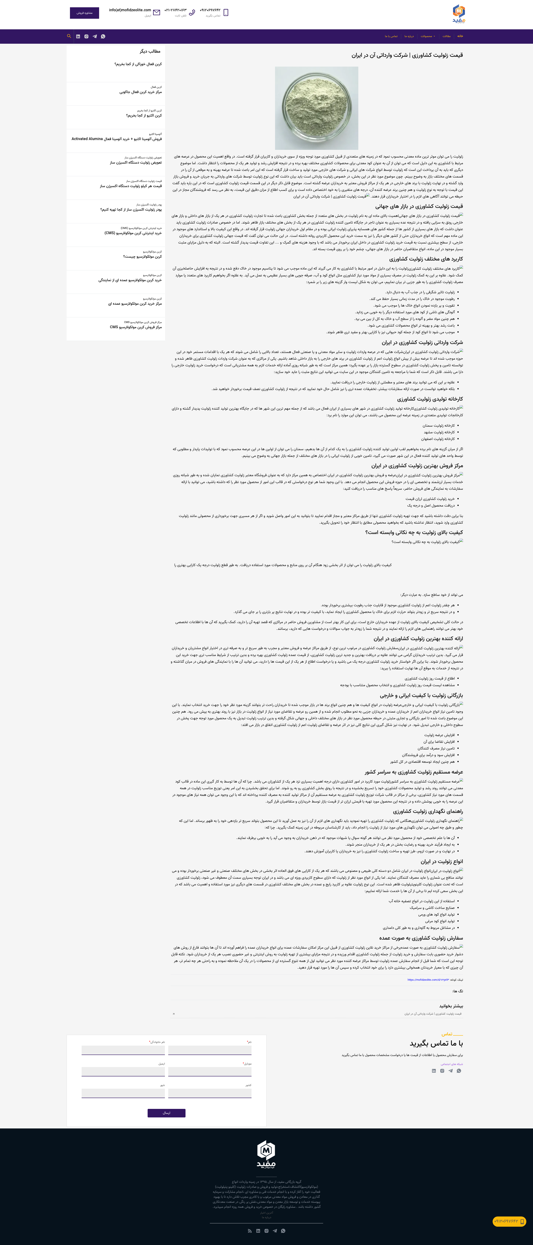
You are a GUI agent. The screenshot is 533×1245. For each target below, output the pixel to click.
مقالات (447, 36)
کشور (248, 1085)
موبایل (248, 1064)
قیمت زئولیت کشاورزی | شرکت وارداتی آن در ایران (433, 1014)
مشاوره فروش (84, 13)
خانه (460, 36)
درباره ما (409, 36)
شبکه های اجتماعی (452, 1064)
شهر (162, 1085)
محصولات (426, 36)
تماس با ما (391, 36)
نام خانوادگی (157, 1042)
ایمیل (161, 1064)
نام (250, 1042)
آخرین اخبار (266, 1212)
